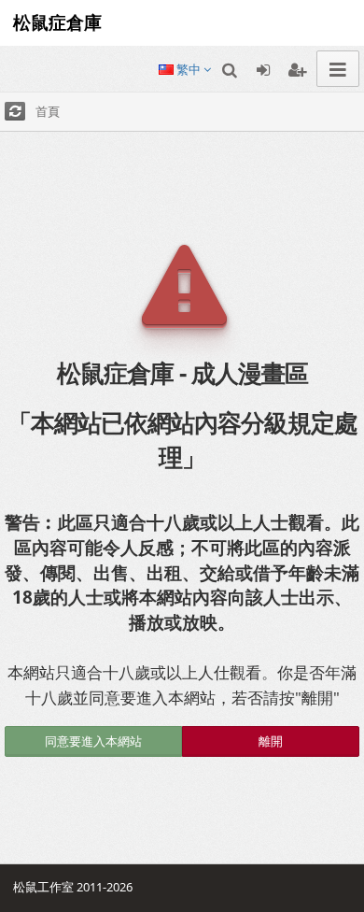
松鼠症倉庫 (53, 22)
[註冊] (297, 68)
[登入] (263, 68)
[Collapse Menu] (337, 68)
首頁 (47, 111)
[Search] (230, 68)
